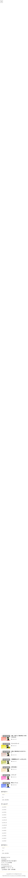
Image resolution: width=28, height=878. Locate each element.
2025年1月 (4, 817)
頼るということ (14, 782)
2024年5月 (4, 838)
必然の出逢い (14, 767)
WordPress (8, 875)
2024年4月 (4, 840)
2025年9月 (4, 809)
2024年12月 (4, 820)
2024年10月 (4, 825)
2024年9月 (4, 827)
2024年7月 (4, 833)
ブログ (3, 794)
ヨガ (3, 797)
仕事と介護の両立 (5, 799)
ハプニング (13, 774)
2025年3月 (4, 812)
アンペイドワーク (15, 743)
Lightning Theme (14, 875)
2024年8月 (4, 830)
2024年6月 (4, 835)
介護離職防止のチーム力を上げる (18, 759)
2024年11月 (4, 822)
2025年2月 (4, 814)
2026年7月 (4, 807)
